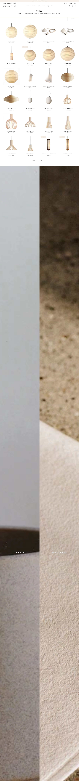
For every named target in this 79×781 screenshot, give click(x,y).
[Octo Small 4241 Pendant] (67, 99)
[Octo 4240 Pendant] (11, 121)
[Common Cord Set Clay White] (67, 31)
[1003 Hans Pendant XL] (11, 99)
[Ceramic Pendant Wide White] (48, 76)
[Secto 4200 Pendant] (67, 121)
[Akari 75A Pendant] (67, 54)
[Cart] (75, 6)
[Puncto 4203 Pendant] (11, 144)
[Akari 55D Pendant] (11, 31)
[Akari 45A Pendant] (30, 54)
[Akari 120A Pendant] (11, 76)
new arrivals (9, 3)
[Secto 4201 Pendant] (48, 121)
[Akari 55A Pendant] (48, 54)
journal (14, 3)
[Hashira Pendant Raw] (11, 54)
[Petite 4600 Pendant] (30, 144)
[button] (28, 6)
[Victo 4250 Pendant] (30, 121)
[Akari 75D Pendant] (30, 31)
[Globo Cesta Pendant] (48, 99)
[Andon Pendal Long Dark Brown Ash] (48, 144)
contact (4, 3)
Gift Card (70, 3)
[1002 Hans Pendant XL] (67, 76)
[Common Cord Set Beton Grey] (48, 31)
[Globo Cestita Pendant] (30, 99)
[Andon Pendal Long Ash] (67, 144)
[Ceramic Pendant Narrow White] (30, 76)
